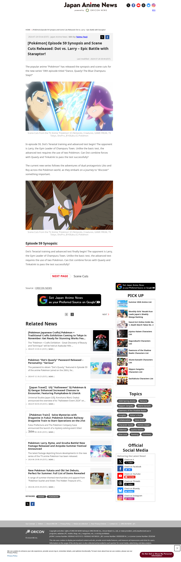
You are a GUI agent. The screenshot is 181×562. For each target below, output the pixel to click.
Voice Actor (140, 420)
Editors (40, 524)
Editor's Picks (136, 415)
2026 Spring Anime (127, 401)
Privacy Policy (65, 524)
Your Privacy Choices (98, 524)
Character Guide (126, 425)
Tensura (143, 401)
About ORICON (51, 524)
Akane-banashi (144, 405)
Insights (122, 415)
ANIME (41, 496)
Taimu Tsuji (82, 36)
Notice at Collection (81, 524)
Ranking (134, 434)
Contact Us (113, 524)
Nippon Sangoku (126, 405)
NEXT (104, 314)
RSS (153, 10)
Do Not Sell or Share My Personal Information (157, 555)
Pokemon (123, 429)
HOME (28, 30)
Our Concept (30, 524)
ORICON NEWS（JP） (128, 524)
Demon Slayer (143, 425)
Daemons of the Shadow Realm (132, 410)
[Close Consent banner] (177, 548)
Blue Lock (123, 434)
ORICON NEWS (43, 288)
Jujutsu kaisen (137, 429)
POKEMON (53, 496)
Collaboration (125, 420)
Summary (147, 434)
